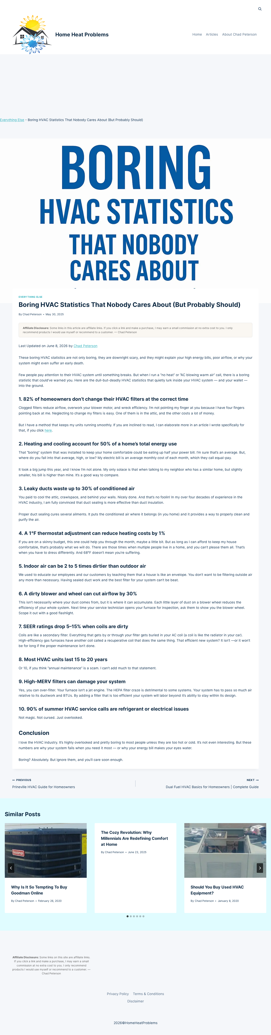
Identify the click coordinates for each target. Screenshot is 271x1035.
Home (197, 34)
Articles (212, 34)
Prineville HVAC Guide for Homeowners (43, 783)
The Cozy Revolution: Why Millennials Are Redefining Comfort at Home (134, 838)
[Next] (260, 868)
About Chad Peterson (239, 34)
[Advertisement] (135, 84)
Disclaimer (135, 1001)
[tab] (128, 916)
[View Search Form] (259, 9)
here (48, 430)
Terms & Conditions (148, 994)
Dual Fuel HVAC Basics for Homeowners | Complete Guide (212, 783)
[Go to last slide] (11, 868)
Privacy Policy (118, 994)
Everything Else (12, 120)
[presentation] (46, 850)
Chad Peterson (32, 314)
